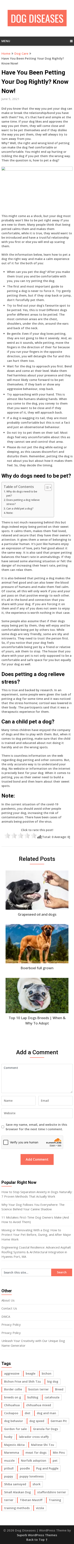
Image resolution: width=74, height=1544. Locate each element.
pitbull (9, 1468)
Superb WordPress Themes (37, 1535)
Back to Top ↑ (37, 1539)
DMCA (5, 1316)
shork (36, 1484)
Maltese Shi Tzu (42, 1445)
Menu (5, 41)
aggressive (11, 1373)
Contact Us (9, 1308)
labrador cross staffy (34, 1437)
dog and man (46, 1413)
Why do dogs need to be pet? (21, 493)
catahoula (52, 1397)
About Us (8, 1300)
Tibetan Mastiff (31, 1500)
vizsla (40, 1508)
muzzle (9, 1460)
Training (55, 1500)
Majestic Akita (14, 1445)
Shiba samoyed (15, 1484)
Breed (59, 1389)
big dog (52, 1381)
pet (55, 1460)
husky (8, 1437)
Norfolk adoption (33, 1460)
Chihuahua (12, 1405)
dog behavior (13, 1421)
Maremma (11, 1452)
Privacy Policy (11, 1324)
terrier (8, 1500)
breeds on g (12, 1397)
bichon (46, 1373)
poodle (25, 1468)
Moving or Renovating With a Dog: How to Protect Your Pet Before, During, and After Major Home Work (36, 1234)
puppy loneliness (32, 1476)
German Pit (59, 1421)
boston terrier (38, 1389)
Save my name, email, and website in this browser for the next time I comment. (36, 1126)
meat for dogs (35, 1452)
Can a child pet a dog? (20, 508)
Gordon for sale (15, 1429)
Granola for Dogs (45, 1429)
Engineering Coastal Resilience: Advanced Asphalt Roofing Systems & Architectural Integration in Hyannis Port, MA (36, 1252)
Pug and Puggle (47, 1468)
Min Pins (59, 1452)
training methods (17, 1508)
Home (5, 53)
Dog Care (21, 53)
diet (27, 1413)
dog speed (36, 1421)
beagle (30, 1373)
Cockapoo (11, 1413)
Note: (9, 513)
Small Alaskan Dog (17, 1492)
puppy (8, 1476)
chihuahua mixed (38, 1405)
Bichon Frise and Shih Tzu (22, 1381)
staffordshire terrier (51, 1492)
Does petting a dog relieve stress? (23, 502)
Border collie (13, 1389)
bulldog (32, 1397)
